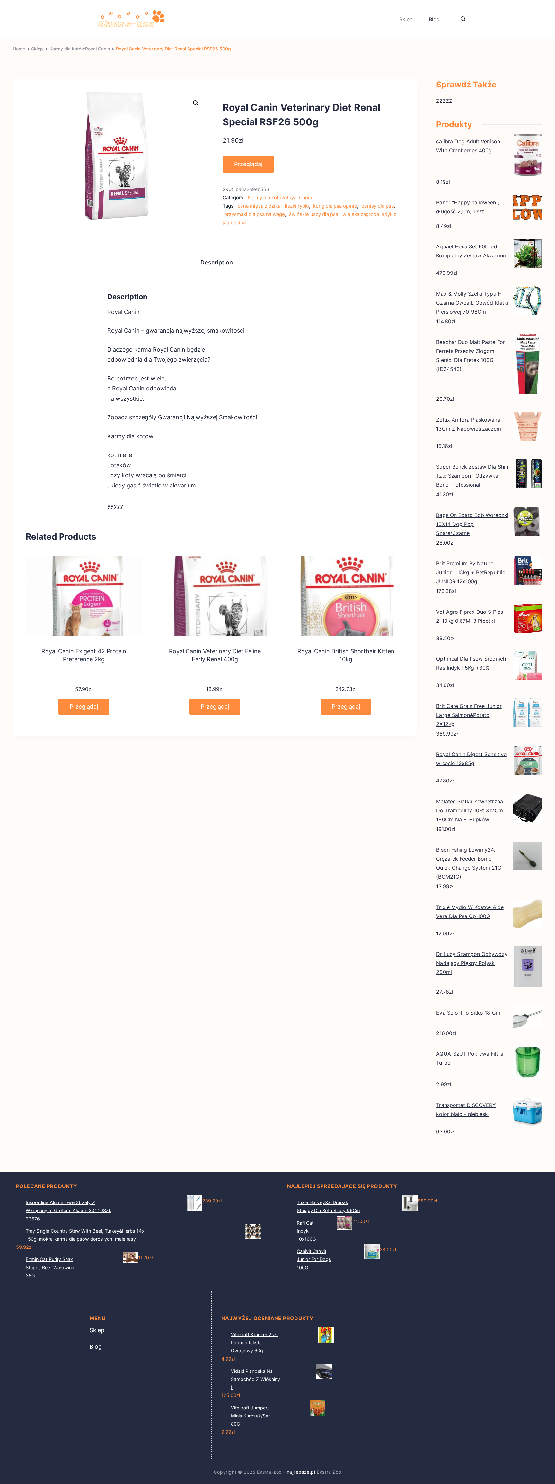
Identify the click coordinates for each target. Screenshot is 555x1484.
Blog (434, 19)
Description (216, 262)
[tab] (218, 262)
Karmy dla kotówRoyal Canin (280, 197)
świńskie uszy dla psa (313, 214)
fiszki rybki (297, 206)
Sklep (406, 19)
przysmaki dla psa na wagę (254, 214)
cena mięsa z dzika (259, 206)
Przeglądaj (248, 164)
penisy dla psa (377, 206)
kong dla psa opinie (335, 206)
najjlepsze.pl (301, 1472)
